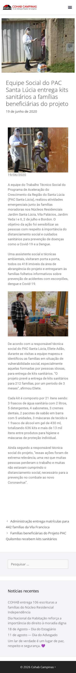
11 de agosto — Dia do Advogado (32, 635)
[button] (70, 7)
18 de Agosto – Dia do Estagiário (32, 629)
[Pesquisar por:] (38, 564)
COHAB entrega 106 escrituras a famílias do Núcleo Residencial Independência (32, 607)
